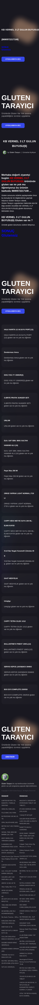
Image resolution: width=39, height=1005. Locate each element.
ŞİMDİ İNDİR (10, 757)
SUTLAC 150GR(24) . (8, 967)
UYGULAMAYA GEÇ (13, 59)
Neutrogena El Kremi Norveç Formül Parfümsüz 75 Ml (28, 962)
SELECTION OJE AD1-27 (28, 895)
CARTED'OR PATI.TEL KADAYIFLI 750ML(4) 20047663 (9, 803)
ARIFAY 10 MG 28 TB (8, 883)
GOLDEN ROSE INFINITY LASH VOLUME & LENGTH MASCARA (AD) (28, 821)
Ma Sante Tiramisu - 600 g (10, 917)
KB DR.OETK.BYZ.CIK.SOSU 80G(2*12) (10, 899)
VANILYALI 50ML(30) (8, 809)
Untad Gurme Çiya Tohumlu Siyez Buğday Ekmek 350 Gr (10, 859)
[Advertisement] (19, 7)
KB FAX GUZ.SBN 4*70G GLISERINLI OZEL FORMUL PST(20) (29, 970)
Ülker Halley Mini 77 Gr (9, 887)
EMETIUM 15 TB (7, 927)
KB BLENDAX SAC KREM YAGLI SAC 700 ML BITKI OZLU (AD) (28, 865)
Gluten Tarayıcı (15, 152)
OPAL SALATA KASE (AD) (10, 822)
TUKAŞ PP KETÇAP (26, 815)
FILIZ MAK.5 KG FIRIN (9, 812)
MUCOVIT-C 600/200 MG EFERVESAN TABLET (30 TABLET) (28, 803)
